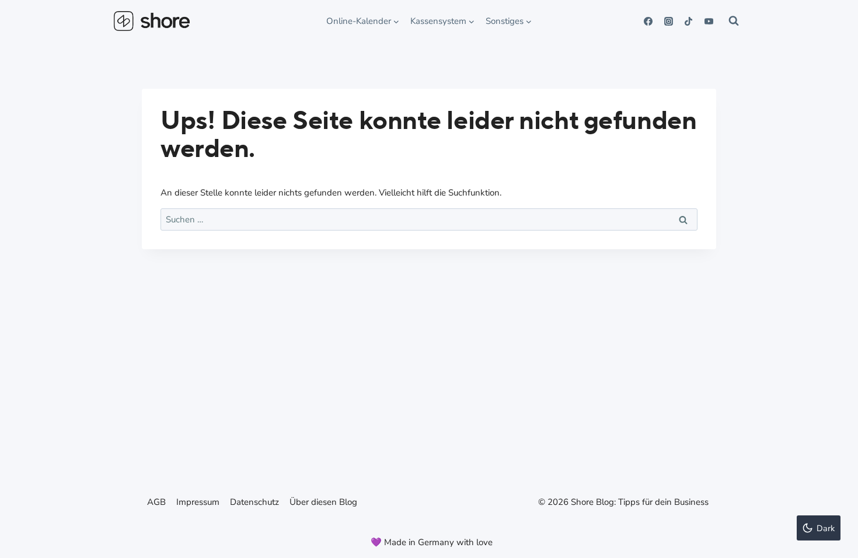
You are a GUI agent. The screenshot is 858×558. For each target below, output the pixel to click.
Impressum (197, 502)
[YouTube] (708, 21)
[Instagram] (668, 21)
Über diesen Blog (323, 502)
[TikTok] (688, 21)
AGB (156, 502)
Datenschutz (254, 502)
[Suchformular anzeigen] (733, 21)
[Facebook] (648, 21)
